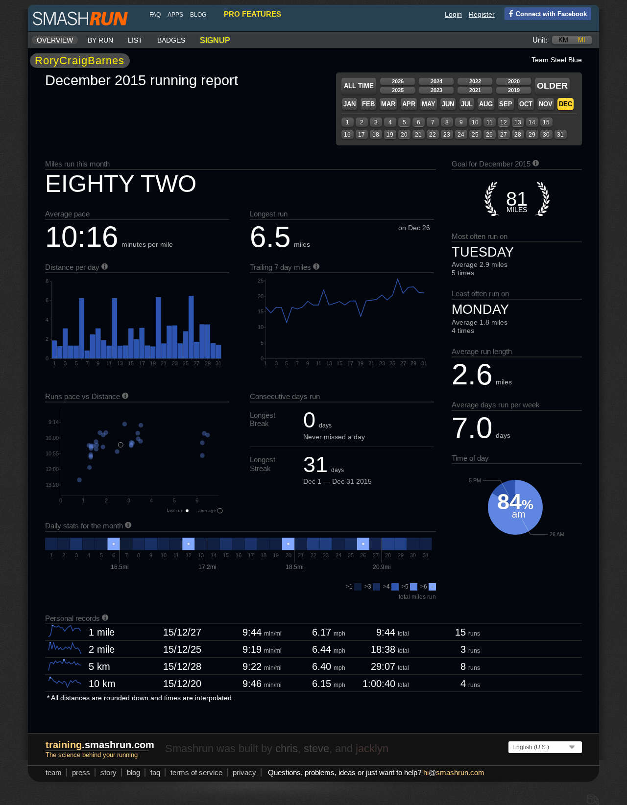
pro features (252, 14)
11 (489, 122)
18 (375, 134)
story (108, 772)
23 (446, 134)
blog (198, 14)
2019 (514, 90)
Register (482, 14)
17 (361, 134)
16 (347, 134)
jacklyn (372, 748)
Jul (467, 104)
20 (404, 134)
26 (489, 134)
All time (359, 86)
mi (581, 40)
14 (532, 122)
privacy (244, 772)
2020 (514, 81)
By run (100, 40)
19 (389, 134)
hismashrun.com (453, 772)
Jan (349, 104)
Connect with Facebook (551, 14)
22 (432, 134)
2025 (398, 90)
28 (517, 134)
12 (503, 122)
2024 (436, 81)
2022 (475, 81)
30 (546, 134)
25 (475, 134)
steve (316, 748)
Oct (525, 104)
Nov (546, 104)
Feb (368, 104)
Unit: (539, 40)
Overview (55, 40)
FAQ (155, 14)
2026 (398, 81)
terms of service (196, 772)
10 (475, 122)
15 (546, 122)
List (135, 40)
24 (461, 134)
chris (286, 748)
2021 (475, 90)
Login (453, 14)
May (428, 104)
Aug (486, 104)
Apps (175, 14)
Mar (388, 104)
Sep (505, 104)
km (563, 40)
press (81, 772)
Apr (408, 104)
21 (418, 134)
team (54, 772)
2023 (436, 90)
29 (532, 134)
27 (503, 134)
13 (517, 122)
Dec (565, 104)
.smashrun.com (100, 744)
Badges (171, 40)
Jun (448, 104)
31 (560, 134)
